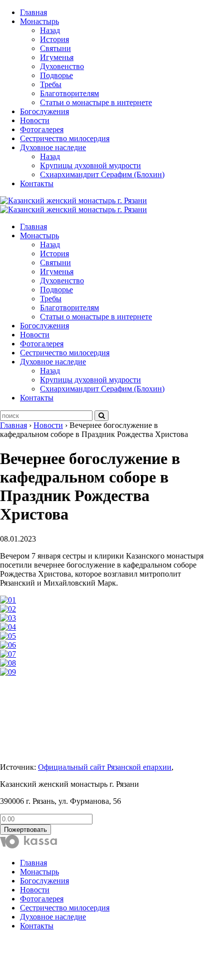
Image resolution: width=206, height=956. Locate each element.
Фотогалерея (42, 129)
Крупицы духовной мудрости (90, 165)
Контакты (37, 183)
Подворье (56, 75)
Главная (33, 12)
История (54, 39)
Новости (35, 120)
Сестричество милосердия (65, 138)
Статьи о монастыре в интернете (96, 102)
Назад (50, 30)
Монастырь (39, 21)
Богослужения (44, 111)
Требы (51, 84)
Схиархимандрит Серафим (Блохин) (102, 174)
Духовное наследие (53, 147)
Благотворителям (69, 93)
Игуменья (57, 57)
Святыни (55, 48)
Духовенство (62, 66)
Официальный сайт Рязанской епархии (105, 767)
